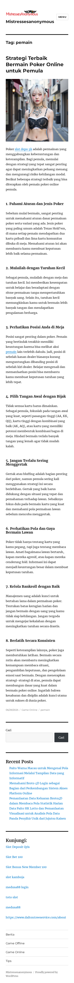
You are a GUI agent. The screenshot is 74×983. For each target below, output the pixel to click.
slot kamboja (15, 877)
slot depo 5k (23, 149)
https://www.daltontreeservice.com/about (36, 917)
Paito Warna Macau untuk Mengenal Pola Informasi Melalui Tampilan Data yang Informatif (38, 773)
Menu (62, 16)
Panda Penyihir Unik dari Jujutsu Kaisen (37, 818)
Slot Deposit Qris (18, 847)
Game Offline (15, 943)
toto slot (12, 897)
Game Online (29, 709)
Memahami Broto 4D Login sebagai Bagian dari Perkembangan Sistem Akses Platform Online (38, 788)
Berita (10, 934)
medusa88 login (17, 887)
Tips (8, 961)
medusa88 (13, 907)
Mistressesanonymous (30, 21)
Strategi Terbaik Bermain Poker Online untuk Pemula (35, 64)
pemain (11, 352)
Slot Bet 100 (14, 857)
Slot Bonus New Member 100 (26, 867)
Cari (8, 730)
